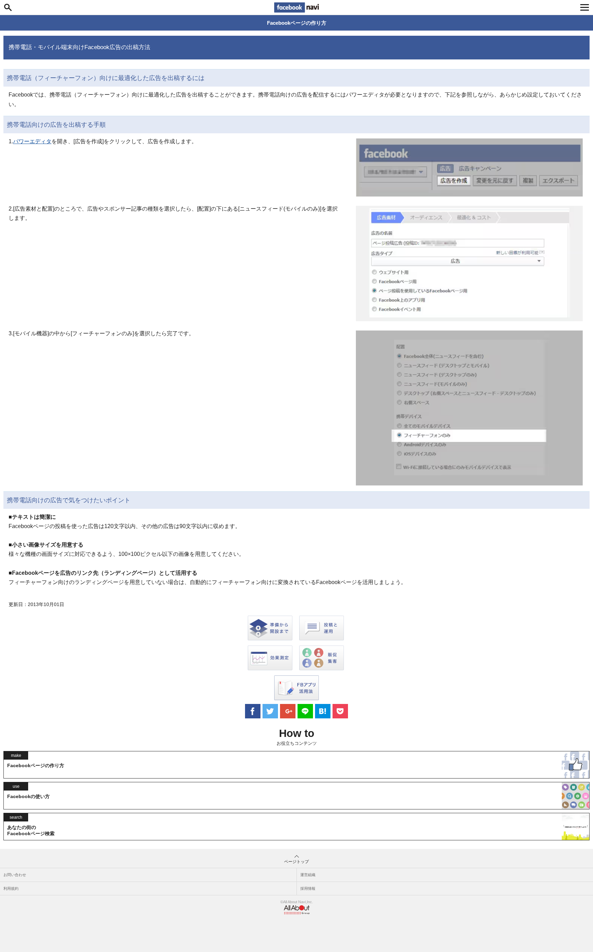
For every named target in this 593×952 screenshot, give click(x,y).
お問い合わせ (14, 875)
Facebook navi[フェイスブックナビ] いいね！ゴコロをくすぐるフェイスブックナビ (296, 7)
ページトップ (296, 861)
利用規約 (11, 888)
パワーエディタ (32, 141)
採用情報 (307, 888)
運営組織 (307, 875)
